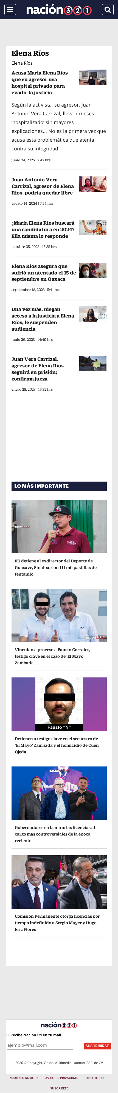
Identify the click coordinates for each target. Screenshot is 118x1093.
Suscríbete (59, 1088)
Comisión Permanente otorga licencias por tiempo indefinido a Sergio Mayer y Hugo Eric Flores (57, 923)
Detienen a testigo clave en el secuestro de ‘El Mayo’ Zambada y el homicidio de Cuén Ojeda (57, 745)
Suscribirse (97, 1046)
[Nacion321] (59, 9)
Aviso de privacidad (61, 1078)
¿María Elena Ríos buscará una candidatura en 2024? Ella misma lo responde (43, 229)
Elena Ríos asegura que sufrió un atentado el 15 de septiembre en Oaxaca (44, 272)
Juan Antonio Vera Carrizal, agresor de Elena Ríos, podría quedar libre (43, 186)
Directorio (95, 1078)
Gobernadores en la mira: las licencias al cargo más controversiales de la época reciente (55, 834)
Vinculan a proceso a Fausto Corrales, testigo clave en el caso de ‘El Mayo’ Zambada (52, 656)
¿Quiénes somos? (24, 1078)
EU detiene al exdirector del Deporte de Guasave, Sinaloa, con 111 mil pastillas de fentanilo (56, 567)
